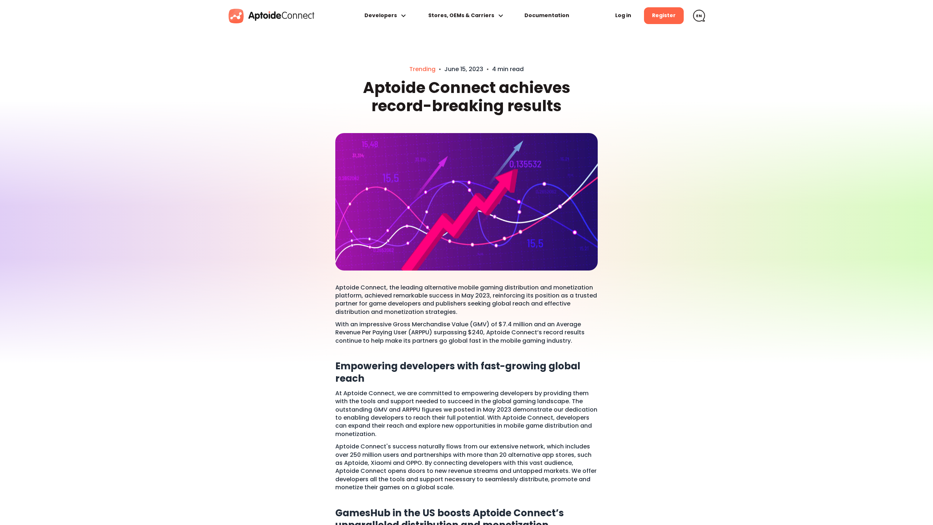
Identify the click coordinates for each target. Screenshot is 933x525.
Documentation (546, 15)
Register (664, 15)
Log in (623, 15)
